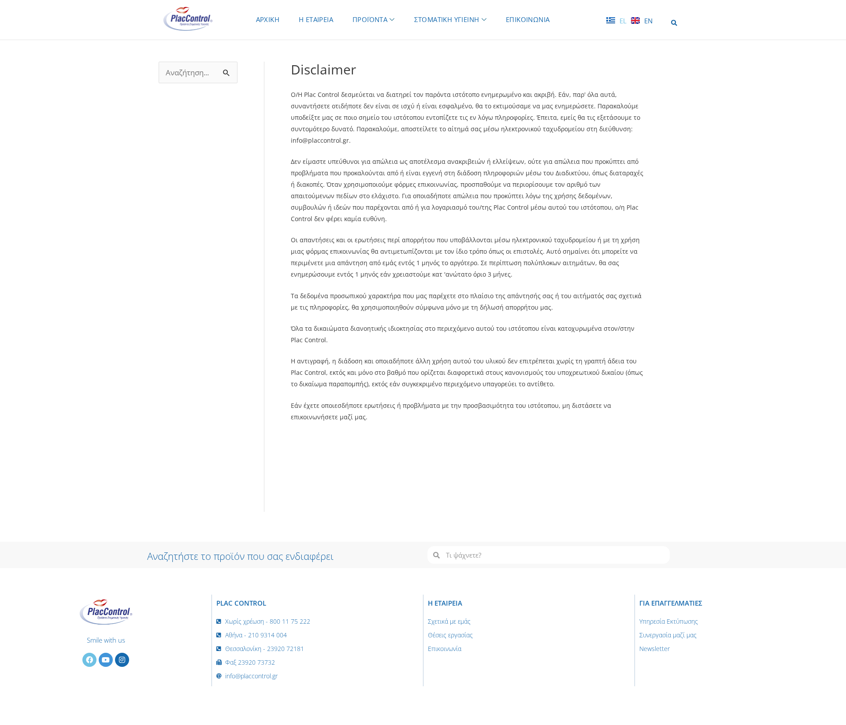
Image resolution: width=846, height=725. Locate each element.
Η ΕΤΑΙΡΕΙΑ (316, 19)
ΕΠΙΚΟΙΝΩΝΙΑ (527, 19)
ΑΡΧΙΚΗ (267, 19)
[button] (673, 23)
